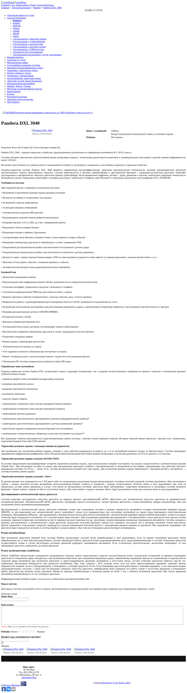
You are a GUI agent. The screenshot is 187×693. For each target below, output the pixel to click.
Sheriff (16, 33)
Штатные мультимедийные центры (24, 89)
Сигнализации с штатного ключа (29, 47)
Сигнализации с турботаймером (29, 41)
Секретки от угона (16, 60)
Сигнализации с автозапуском (28, 44)
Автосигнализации (21, 7)
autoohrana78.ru (28, 677)
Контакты (49, 5)
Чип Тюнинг (13, 102)
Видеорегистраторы (17, 96)
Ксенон (10, 94)
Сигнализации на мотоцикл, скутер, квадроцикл (37, 54)
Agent (16, 36)
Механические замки (17, 62)
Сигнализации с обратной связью (29, 39)
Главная (5, 5)
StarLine (17, 26)
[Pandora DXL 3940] (42, 130)
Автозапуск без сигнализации (28, 52)
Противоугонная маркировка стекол (25, 68)
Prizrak (16, 28)
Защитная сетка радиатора (20, 99)
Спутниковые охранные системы (23, 65)
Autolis (16, 31)
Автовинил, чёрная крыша (20, 75)
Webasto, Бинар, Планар (19, 86)
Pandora (37, 7)
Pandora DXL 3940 (52, 7)
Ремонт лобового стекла (19, 73)
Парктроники (14, 91)
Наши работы (23, 5)
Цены (33, 5)
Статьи (39, 5)
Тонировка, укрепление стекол (22, 70)
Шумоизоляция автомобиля (21, 83)
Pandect (16, 23)
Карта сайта (124, 682)
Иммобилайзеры (15, 57)
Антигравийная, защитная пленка (24, 78)
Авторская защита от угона (20, 15)
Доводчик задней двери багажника (24, 81)
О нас (12, 5)
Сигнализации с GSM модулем (28, 49)
